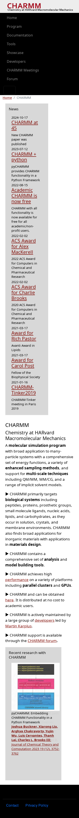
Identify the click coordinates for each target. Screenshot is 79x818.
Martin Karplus (18, 625)
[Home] (40, 6)
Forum (12, 79)
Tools (11, 44)
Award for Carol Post (22, 363)
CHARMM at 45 (24, 125)
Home (12, 17)
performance (17, 579)
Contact (12, 805)
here (9, 599)
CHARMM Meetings (23, 70)
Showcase (15, 52)
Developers (16, 61)
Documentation (20, 35)
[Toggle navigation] (9, 90)
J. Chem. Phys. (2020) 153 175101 (34, 744)
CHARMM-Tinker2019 (23, 390)
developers (44, 620)
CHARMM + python (23, 157)
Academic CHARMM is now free (24, 195)
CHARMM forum (42, 640)
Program (14, 26)
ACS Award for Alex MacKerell (23, 246)
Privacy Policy (36, 805)
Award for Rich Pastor (23, 336)
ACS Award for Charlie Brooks (23, 292)
